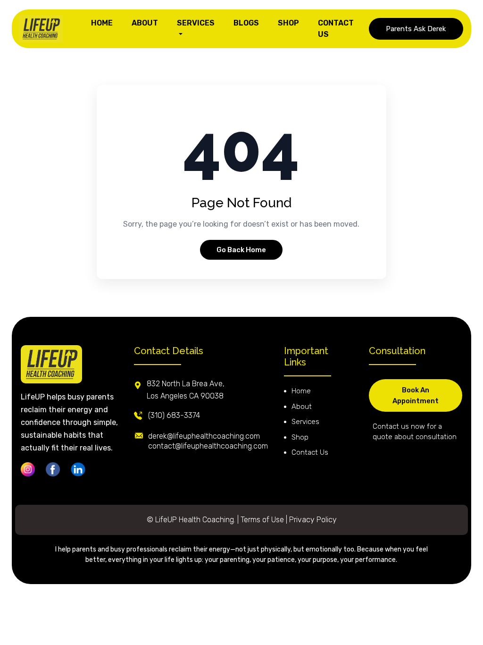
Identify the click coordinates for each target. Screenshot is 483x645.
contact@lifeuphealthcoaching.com (208, 445)
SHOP (288, 22)
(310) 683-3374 (174, 415)
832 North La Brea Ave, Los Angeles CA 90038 (186, 389)
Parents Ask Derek (416, 29)
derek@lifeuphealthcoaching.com (204, 436)
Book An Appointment (415, 395)
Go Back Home (241, 250)
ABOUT (145, 22)
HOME (102, 22)
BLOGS (246, 22)
